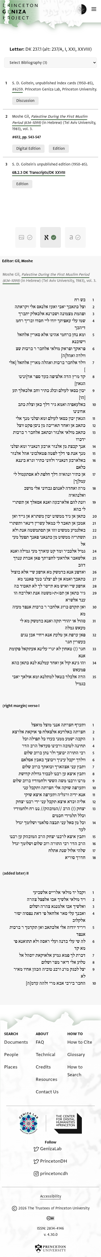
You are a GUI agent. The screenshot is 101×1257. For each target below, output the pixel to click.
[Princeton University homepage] (50, 1248)
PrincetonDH (53, 1161)
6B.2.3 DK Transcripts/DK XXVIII (38, 172)
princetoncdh (54, 1174)
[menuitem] (16, 1042)
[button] (20, 14)
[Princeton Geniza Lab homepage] (32, 1123)
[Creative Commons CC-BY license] (50, 1219)
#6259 (17, 89)
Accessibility (50, 1196)
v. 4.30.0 (50, 1234)
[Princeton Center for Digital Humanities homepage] (68, 1123)
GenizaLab (51, 1149)
